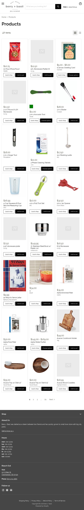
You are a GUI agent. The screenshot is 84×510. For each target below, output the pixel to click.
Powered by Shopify (42, 506)
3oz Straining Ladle (64, 155)
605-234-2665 (12, 479)
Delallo (5, 71)
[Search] (58, 6)
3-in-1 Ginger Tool (10, 155)
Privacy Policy (36, 501)
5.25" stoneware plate (11, 246)
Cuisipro (59, 112)
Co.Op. (32, 71)
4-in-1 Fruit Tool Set (37, 203)
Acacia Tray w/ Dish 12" (12, 383)
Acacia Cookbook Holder (67, 338)
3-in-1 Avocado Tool (37, 114)
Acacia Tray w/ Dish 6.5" (39, 383)
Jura (32, 165)
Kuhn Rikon (60, 205)
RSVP (31, 293)
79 (45, 399)
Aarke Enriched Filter (65, 293)
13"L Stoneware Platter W (40, 69)
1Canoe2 (59, 70)
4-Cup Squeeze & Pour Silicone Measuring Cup (12, 204)
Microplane (6, 157)
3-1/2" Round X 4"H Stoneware (10, 111)
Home (4, 17)
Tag (58, 340)
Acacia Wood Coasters (66, 383)
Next (51, 399)
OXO (4, 207)
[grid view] (75, 32)
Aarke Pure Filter (9, 342)
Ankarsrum (34, 250)
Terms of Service (59, 501)
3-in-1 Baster (61, 110)
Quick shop (8, 75)
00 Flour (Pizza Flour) (11, 69)
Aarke (58, 295)
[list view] (80, 32)
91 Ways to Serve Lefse (12, 298)
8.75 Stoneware (63, 246)
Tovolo (31, 116)
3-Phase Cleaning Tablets (40, 163)
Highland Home (61, 385)
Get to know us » (8, 431)
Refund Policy (47, 501)
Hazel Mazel (7, 385)
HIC (58, 157)
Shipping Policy (24, 501)
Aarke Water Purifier (38, 342)
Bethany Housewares (10, 300)
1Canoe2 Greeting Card (66, 68)
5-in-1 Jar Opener (63, 203)
